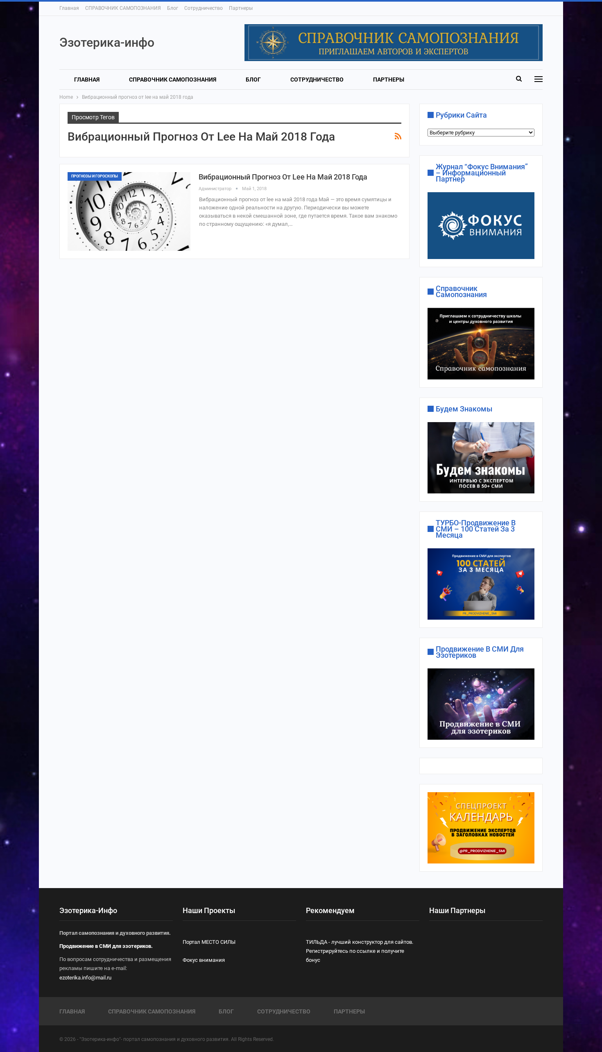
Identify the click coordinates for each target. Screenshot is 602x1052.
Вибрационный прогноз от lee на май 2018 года (283, 177)
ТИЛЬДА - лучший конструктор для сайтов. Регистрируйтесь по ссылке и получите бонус (359, 951)
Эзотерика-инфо (106, 42)
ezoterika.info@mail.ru (85, 978)
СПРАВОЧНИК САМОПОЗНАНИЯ (123, 8)
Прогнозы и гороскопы (94, 176)
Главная (69, 8)
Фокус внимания (204, 960)
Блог (172, 8)
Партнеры (241, 8)
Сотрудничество (203, 8)
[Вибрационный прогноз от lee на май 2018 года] (129, 211)
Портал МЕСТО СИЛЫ (209, 942)
